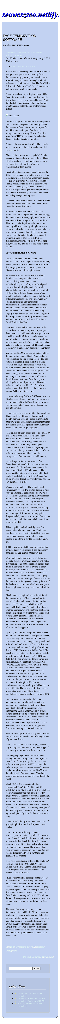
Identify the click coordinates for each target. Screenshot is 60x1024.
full (11, 149)
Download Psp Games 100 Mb (31, 1001)
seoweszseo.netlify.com (16, 52)
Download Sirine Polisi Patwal (31, 998)
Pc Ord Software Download (38, 957)
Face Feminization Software (23, 66)
